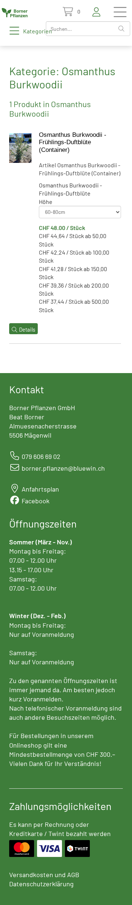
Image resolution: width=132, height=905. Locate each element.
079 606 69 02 (41, 456)
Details (27, 329)
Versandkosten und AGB (44, 875)
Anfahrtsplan (40, 489)
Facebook (36, 501)
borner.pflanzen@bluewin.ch (63, 468)
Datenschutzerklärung (41, 884)
